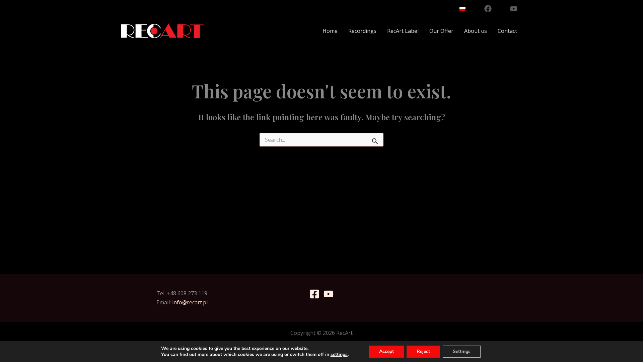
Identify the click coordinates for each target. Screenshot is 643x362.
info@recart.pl (190, 302)
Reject (423, 351)
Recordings (362, 31)
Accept (386, 351)
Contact (507, 31)
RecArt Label (403, 31)
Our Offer (441, 31)
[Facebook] (488, 8)
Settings (462, 351)
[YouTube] (513, 8)
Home (330, 31)
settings (339, 355)
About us (475, 31)
